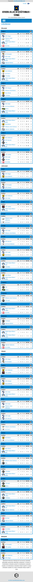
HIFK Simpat (8, 88)
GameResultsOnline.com (19, 1)
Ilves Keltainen (8, 71)
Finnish (25, 3)
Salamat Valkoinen (9, 129)
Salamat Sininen (9, 62)
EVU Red (7, 45)
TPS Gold (7, 159)
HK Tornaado (8, 54)
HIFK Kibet (7, 104)
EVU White (7, 162)
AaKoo (6, 108)
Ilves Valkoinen (8, 137)
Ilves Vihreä (8, 93)
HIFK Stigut (8, 36)
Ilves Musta (8, 124)
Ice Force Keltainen (9, 106)
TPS (6, 142)
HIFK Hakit (7, 157)
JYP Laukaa (8, 154)
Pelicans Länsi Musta (10, 90)
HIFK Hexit (7, 56)
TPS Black (7, 95)
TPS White (7, 76)
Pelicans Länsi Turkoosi (11, 126)
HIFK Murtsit (8, 140)
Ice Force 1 (7, 73)
